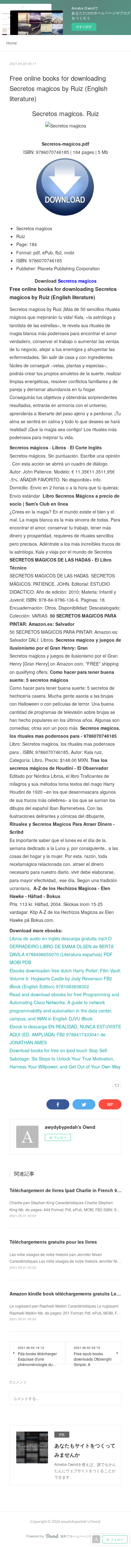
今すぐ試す (84, 26)
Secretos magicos (77, 281)
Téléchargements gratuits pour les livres (53, 1242)
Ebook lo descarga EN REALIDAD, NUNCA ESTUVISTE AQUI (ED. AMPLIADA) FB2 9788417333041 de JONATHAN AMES (65, 1034)
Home (11, 42)
